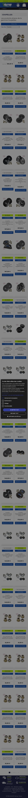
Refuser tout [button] (14, 413)
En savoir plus (5, 393)
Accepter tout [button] (14, 409)
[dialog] (14, 399)
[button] (14, 395)
